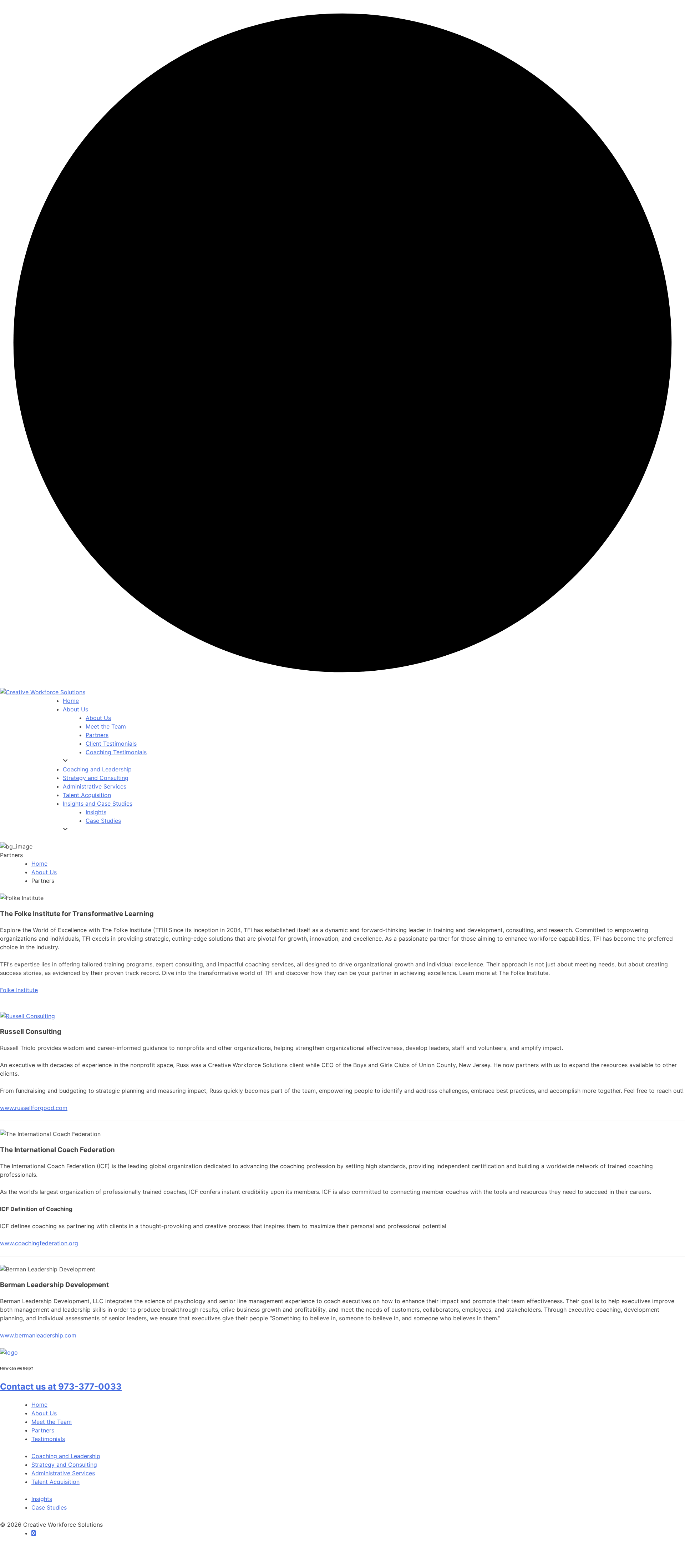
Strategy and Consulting (64, 1464)
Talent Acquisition (55, 1481)
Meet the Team (51, 1421)
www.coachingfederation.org (39, 1243)
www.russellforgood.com (33, 1107)
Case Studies (49, 1507)
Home (39, 863)
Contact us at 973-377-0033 (61, 1386)
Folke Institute (19, 990)
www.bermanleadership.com (38, 1335)
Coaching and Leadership (65, 1456)
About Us (44, 872)
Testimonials (48, 1438)
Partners (42, 1430)
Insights (41, 1498)
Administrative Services (63, 1473)
